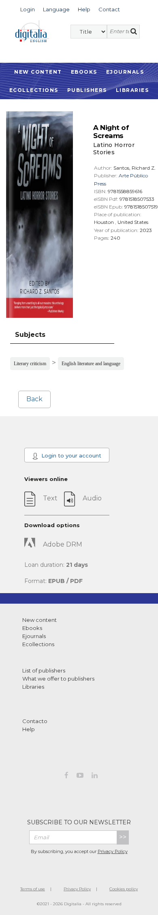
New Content (38, 72)
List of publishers (43, 670)
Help (28, 729)
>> (122, 837)
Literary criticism (30, 363)
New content (39, 620)
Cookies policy (123, 889)
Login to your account (70, 455)
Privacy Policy (113, 851)
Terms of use (32, 889)
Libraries (132, 90)
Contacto (34, 721)
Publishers (87, 90)
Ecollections (33, 90)
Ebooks (84, 72)
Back (34, 399)
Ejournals (125, 72)
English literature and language (91, 363)
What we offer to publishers (58, 678)
